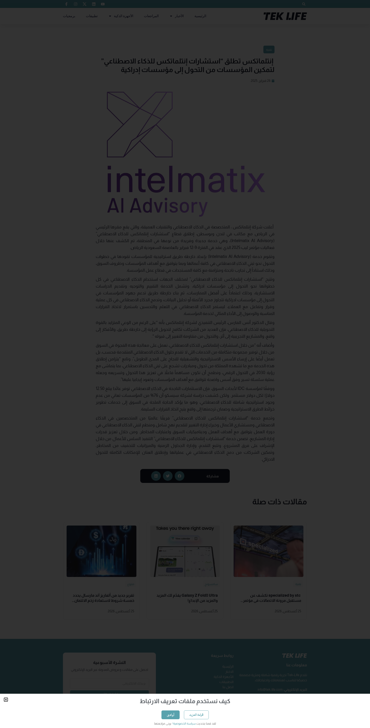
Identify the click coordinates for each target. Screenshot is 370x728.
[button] (5, 699)
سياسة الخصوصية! (184, 723)
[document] (185, 364)
